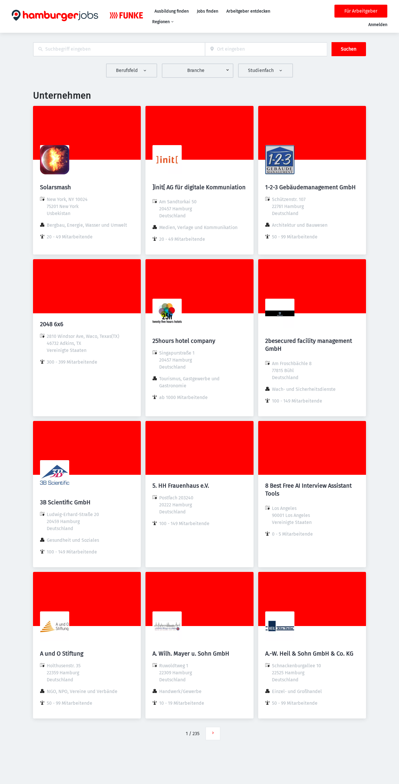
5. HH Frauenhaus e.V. (180, 485)
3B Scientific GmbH (65, 502)
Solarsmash (55, 187)
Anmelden (377, 24)
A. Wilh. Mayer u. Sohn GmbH (190, 653)
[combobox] (119, 49)
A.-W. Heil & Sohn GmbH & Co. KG (309, 653)
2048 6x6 (51, 324)
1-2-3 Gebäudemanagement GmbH (310, 187)
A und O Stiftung (61, 653)
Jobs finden (207, 11)
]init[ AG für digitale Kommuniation (199, 187)
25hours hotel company (183, 340)
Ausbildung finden (172, 11)
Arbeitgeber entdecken (248, 11)
